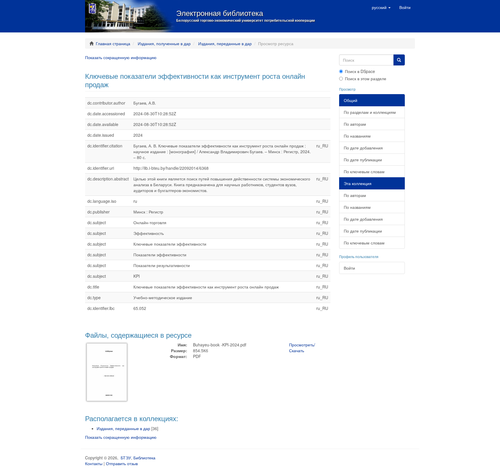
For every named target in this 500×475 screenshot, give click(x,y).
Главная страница (113, 43)
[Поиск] (399, 59)
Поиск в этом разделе (365, 78)
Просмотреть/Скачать (302, 347)
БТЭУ (126, 458)
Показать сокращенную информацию (121, 57)
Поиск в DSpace (360, 71)
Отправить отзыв (122, 463)
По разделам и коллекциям (370, 112)
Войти (349, 268)
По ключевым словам (364, 171)
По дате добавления (363, 148)
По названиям (357, 136)
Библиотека (144, 458)
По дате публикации (363, 159)
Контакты (93, 463)
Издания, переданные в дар (225, 43)
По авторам (355, 124)
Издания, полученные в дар (164, 43)
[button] (381, 7)
